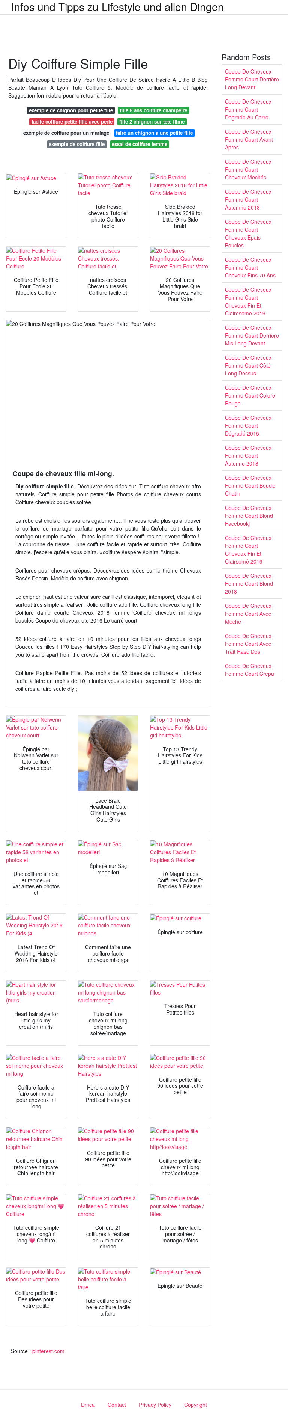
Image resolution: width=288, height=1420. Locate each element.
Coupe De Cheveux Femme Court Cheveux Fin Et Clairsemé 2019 (248, 549)
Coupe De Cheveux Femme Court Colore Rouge (250, 395)
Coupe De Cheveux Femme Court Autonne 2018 (248, 455)
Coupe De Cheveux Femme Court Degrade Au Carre (248, 109)
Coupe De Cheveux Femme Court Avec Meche (248, 613)
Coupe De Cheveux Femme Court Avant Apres (249, 139)
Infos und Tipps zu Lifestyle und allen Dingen (117, 6)
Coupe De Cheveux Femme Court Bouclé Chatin (250, 485)
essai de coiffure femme (139, 144)
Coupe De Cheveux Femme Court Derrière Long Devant (252, 79)
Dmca (88, 1404)
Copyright (195, 1404)
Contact (117, 1404)
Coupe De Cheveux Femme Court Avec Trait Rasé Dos (248, 643)
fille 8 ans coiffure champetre (153, 110)
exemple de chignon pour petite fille (71, 110)
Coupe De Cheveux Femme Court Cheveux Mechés (248, 169)
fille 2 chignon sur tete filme (151, 121)
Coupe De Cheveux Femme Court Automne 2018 (248, 199)
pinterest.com (48, 1351)
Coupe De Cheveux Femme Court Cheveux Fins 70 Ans (250, 267)
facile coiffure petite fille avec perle (72, 121)
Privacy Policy (155, 1404)
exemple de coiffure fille (77, 144)
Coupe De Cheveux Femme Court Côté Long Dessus (248, 365)
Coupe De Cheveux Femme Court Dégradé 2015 (248, 425)
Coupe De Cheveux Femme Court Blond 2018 (249, 583)
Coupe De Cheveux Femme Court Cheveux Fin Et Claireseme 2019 (248, 301)
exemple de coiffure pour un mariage (66, 132)
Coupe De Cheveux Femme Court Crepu (249, 669)
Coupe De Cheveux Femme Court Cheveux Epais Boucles (248, 233)
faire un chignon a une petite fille (154, 132)
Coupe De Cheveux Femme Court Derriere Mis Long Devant (252, 335)
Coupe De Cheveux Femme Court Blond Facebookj (249, 515)
